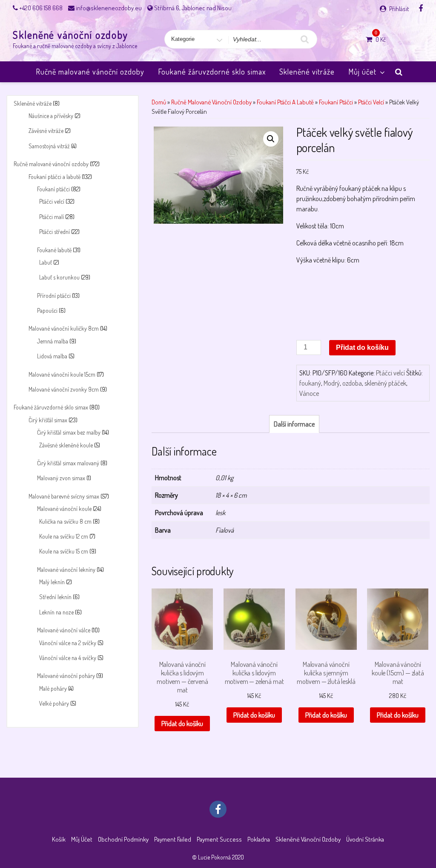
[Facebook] (421, 8)
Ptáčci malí (51, 216)
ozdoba (352, 383)
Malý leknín (52, 581)
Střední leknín (55, 596)
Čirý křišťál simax (48, 420)
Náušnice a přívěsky (51, 115)
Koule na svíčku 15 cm (63, 551)
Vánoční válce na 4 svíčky (67, 657)
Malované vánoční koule (64, 508)
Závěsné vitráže (46, 130)
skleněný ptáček (385, 383)
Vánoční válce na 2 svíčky (67, 642)
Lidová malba (52, 356)
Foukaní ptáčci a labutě (54, 176)
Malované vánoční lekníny (66, 569)
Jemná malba (52, 341)
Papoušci (47, 310)
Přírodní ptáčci (54, 295)
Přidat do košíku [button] (182, 723)
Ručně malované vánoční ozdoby (90, 71)
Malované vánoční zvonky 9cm (64, 389)
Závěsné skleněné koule (66, 445)
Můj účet (362, 71)
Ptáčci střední (54, 231)
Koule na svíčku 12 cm (63, 536)
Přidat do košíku (362, 347)
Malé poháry (53, 688)
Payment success (219, 839)
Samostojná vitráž (49, 146)
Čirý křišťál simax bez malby (68, 432)
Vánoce (309, 393)
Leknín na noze (56, 612)
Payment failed (172, 839)
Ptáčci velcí (51, 201)
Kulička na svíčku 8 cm (65, 521)
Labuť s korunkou (59, 277)
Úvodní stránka (365, 839)
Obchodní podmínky (123, 839)
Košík (59, 839)
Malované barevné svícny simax (64, 496)
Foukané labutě (54, 250)
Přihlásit (399, 9)
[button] (270, 139)
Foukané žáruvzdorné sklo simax (212, 71)
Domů (159, 102)
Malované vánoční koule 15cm (62, 374)
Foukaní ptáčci (53, 189)
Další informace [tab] (294, 424)
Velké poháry (54, 703)
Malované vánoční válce (63, 630)
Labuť (45, 262)
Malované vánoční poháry (66, 675)
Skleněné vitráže (307, 71)
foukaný (310, 383)
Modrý (332, 383)
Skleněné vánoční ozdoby (70, 34)
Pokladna (258, 839)
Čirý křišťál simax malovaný (68, 463)
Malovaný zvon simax (61, 478)
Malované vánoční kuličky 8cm (64, 328)
